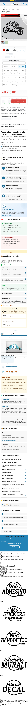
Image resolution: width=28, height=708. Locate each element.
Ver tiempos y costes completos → (9, 440)
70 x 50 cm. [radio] (14, 77)
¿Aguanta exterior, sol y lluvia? (9, 481)
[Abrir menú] (2, 4)
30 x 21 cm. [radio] (6, 70)
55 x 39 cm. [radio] (21, 73)
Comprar (2, 564)
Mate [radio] (7, 54)
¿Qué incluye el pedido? (7, 475)
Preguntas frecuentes (4, 566)
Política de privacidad (14, 572)
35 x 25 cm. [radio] (14, 70)
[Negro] (7, 50)
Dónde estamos (18, 569)
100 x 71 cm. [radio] (14, 81)
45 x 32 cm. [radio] (6, 73)
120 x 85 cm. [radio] (6, 84)
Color (14, 47)
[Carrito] (26, 4)
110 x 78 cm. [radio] (22, 81)
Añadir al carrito (19, 101)
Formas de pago (10, 565)
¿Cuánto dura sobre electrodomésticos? (11, 491)
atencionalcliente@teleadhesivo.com (7, 576)
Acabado (3, 54)
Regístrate (14, 546)
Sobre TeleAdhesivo (4, 569)
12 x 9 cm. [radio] (22, 63)
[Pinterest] (4, 705)
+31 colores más (21, 50)
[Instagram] (1, 705)
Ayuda (21, 576)
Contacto (2, 575)
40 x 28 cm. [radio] (21, 70)
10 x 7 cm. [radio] (14, 63)
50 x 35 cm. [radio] (14, 73)
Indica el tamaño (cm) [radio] (14, 85)
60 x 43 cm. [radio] (6, 77)
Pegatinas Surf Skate (6, 119)
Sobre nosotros (3, 568)
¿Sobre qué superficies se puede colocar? (12, 459)
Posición (3, 56)
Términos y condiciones (5, 572)
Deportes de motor (10, 7)
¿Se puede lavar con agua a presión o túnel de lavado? (13, 485)
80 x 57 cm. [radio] (21, 77)
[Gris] (14, 50)
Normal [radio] (7, 56)
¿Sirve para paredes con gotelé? (9, 462)
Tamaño (14, 60)
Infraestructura (12, 569)
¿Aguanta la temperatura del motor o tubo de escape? (12, 495)
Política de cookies (4, 573)
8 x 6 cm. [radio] (6, 63)
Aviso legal (22, 572)
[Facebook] (2, 705)
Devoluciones (17, 565)
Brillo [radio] (11, 54)
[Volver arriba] (0, 707)
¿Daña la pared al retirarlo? (8, 469)
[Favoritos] (21, 4)
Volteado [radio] (12, 56)
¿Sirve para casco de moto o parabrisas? (11, 488)
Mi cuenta (18, 576)
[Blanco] (11, 50)
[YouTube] (5, 705)
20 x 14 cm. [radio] (14, 66)
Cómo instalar (12, 566)
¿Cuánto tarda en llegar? (7, 478)
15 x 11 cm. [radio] (6, 66)
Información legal (4, 571)
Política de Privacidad (17, 543)
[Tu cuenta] (23, 4)
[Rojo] (3, 50)
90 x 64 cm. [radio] (6, 81)
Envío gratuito (6, 98)
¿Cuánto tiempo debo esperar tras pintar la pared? (12, 465)
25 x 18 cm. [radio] (21, 66)
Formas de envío (3, 565)
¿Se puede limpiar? (6, 472)
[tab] (2, 42)
